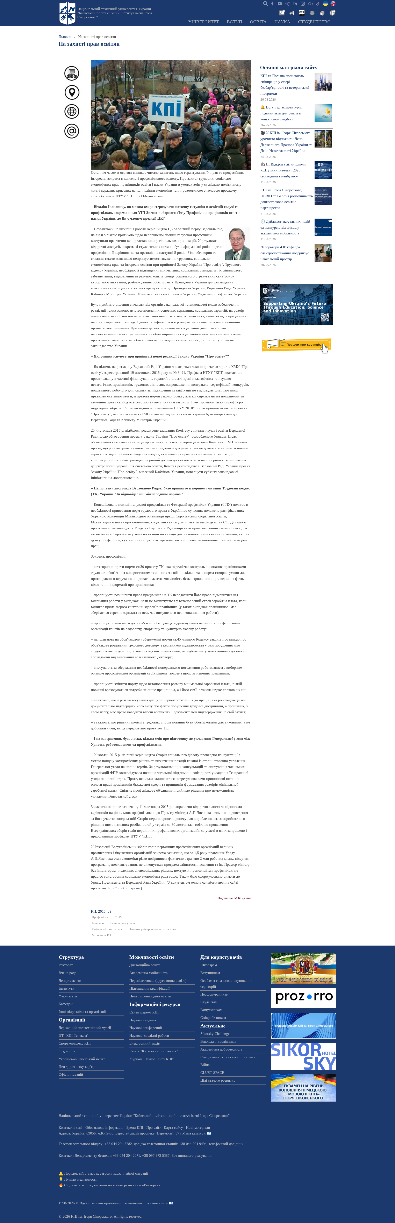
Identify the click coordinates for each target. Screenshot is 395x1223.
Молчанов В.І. (102, 935)
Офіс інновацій (71, 1074)
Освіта (258, 21)
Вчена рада (67, 973)
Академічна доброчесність (221, 1049)
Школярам (208, 965)
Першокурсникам (214, 994)
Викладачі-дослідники (218, 1041)
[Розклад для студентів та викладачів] (301, 12)
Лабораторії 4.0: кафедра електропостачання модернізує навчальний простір (284, 253)
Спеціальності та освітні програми (228, 1057)
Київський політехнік (107, 929)
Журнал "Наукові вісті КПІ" (151, 1059)
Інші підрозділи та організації (82, 1012)
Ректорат (66, 965)
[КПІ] (325, 3)
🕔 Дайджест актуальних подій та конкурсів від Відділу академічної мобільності (285, 227)
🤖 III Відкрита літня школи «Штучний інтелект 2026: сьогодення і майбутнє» (283, 170)
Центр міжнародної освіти (150, 996)
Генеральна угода (122, 923)
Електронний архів (144, 1043)
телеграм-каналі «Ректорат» (138, 1185)
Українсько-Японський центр (82, 1059)
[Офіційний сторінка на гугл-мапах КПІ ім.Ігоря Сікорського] (310, 3)
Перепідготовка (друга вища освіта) (158, 980)
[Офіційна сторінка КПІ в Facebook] (272, 3)
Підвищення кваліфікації (149, 988)
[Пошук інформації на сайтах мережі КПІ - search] (264, 3)
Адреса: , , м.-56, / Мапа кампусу (132, 1133)
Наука (282, 21)
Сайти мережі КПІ (144, 1012)
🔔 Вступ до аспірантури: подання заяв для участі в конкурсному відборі (281, 113)
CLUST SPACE (212, 1072)
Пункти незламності (80, 1179)
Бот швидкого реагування (192, 1155)
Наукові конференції (145, 1028)
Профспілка (100, 917)
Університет (203, 21)
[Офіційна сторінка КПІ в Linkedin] (295, 3)
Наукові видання (142, 1020)
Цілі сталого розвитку (217, 1080)
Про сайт (153, 1127)
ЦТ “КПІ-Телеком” (73, 1035)
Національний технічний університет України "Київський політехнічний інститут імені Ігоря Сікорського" (114, 13)
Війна (205, 1065)
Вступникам (210, 973)
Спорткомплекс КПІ (75, 1043)
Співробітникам (213, 1018)
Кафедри (66, 1004)
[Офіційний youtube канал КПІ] (279, 3)
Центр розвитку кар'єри (77, 1067)
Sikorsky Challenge (215, 1034)
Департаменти (70, 980)
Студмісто (67, 1051)
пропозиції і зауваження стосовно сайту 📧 (138, 1203)
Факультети (68, 996)
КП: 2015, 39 (101, 911)
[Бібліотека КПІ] (321, 12)
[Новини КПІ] (281, 12)
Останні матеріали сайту (288, 67)
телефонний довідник (226, 1144)
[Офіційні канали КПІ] (287, 3)
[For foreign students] (332, 12)
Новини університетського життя (152, 929)
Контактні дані (70, 1127)
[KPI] (333, 3)
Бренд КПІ (134, 1127)
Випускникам (211, 1010)
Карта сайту (173, 1127)
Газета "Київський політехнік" (153, 1051)
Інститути (66, 988)
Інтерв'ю (98, 923)
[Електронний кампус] (311, 12)
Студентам (208, 1002)
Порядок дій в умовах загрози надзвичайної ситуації (106, 1173)
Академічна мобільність (148, 973)
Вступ (234, 21)
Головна (65, 37)
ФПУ (118, 917)
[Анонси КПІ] (291, 12)
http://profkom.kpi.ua (124, 888)
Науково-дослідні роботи (149, 1035)
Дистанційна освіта (144, 965)
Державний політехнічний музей (85, 1028)
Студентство (314, 21)
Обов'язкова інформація (104, 1127)
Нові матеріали (198, 1127)
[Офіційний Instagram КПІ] (302, 3)
